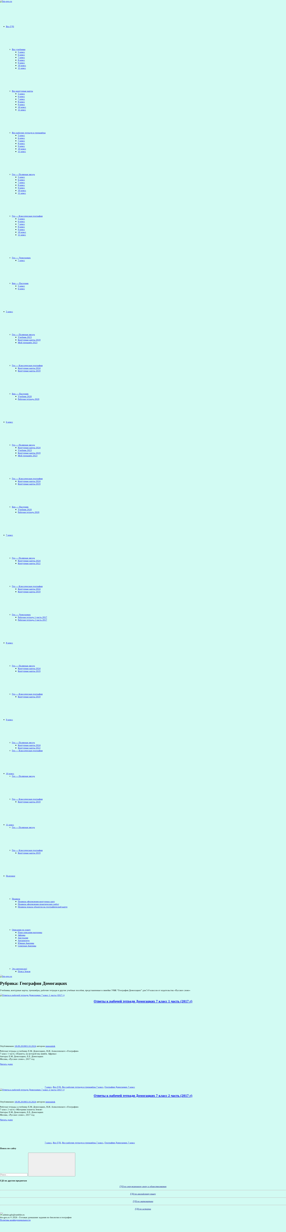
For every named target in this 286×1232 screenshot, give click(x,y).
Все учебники (18, 49)
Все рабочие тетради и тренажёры (29, 132)
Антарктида (23, 940)
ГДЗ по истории (143, 1209)
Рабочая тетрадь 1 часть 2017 (32, 617)
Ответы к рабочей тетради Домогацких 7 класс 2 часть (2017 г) (143, 1095)
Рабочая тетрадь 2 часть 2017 (32, 620)
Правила (16, 898)
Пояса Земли (24, 971)
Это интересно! (19, 968)
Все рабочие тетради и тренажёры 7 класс (82, 1087)
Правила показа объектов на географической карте (42, 907)
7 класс (21, 57)
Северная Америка (27, 945)
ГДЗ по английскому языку (143, 1194)
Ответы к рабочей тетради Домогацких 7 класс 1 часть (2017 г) (143, 1001)
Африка (21, 935)
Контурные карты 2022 (29, 563)
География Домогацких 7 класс (120, 1087)
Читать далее (6, 1064)
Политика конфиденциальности (15, 1220)
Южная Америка (26, 943)
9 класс (21, 62)
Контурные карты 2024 (29, 368)
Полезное (10, 876)
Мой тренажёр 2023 (27, 342)
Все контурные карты (22, 91)
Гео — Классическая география (27, 216)
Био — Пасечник (20, 283)
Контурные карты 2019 (29, 340)
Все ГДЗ (10, 26)
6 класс (21, 54)
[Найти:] (14, 1174)
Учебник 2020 (25, 396)
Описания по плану (21, 929)
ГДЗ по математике (143, 1201)
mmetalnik (50, 1046)
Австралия (23, 937)
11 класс (22, 68)
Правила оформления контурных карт (36, 901)
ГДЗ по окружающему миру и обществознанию (143, 1186)
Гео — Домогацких (21, 257)
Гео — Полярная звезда (23, 174)
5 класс (21, 52)
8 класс (21, 60)
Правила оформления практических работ (38, 904)
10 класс (22, 65)
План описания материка (30, 932)
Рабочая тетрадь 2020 (28, 399)
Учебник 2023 (25, 337)
